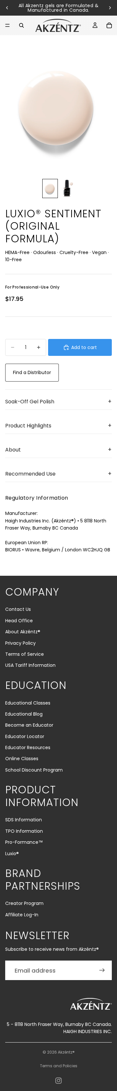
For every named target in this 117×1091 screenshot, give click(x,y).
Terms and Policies (58, 1066)
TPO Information (24, 831)
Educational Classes (27, 703)
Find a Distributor (32, 372)
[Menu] (7, 25)
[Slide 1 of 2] (50, 188)
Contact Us (18, 609)
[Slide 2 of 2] (67, 188)
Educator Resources (27, 747)
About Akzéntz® (22, 631)
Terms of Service (24, 654)
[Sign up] (102, 970)
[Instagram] (58, 1080)
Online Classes (21, 758)
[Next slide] (110, 8)
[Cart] (109, 25)
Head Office (19, 620)
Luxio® (12, 853)
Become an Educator (29, 725)
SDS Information (23, 819)
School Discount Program (34, 770)
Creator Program (24, 903)
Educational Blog (24, 714)
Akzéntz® (66, 1052)
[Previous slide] (7, 8)
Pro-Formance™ (24, 842)
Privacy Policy (20, 643)
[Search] (21, 25)
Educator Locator (24, 736)
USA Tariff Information (30, 665)
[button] (58, 402)
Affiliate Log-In (21, 914)
